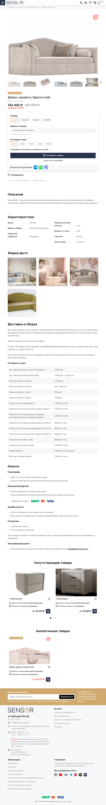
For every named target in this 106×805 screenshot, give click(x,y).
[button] (50, 618)
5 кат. (49, 144)
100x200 (25, 120)
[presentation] (5, 82)
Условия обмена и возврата (20, 789)
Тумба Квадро (62, 599)
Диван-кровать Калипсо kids (21, 667)
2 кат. (22, 144)
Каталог (12, 180)
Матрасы (58, 727)
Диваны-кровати (39, 180)
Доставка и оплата (16, 771)
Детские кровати (23, 180)
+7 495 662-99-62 (18, 716)
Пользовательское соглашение (21, 781)
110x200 (36, 120)
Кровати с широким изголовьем (68, 720)
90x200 (15, 120)
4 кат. (40, 144)
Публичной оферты (61, 701)
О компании (13, 763)
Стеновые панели (62, 723)
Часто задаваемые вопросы (20, 785)
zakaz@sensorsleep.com (78, 549)
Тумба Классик (15, 599)
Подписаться (66, 697)
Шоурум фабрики (15, 774)
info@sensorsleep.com (20, 723)
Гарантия (12, 767)
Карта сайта (67, 801)
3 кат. (31, 144)
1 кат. (14, 144)
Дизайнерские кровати (64, 712)
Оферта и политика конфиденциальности (26, 778)
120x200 (46, 120)
